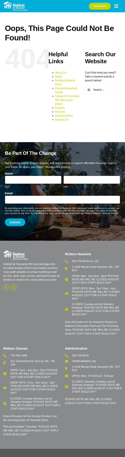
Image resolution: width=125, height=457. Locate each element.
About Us (60, 72)
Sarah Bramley (64, 115)
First (7, 186)
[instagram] (14, 287)
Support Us (61, 119)
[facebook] (6, 287)
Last (65, 186)
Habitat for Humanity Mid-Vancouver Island (67, 100)
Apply (58, 76)
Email (9, 193)
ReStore (60, 111)
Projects (60, 107)
